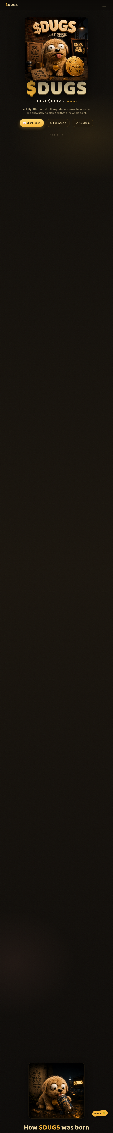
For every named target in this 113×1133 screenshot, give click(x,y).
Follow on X (59, 123)
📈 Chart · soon (31, 123)
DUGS (12, 5)
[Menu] (104, 5)
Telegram (84, 123)
